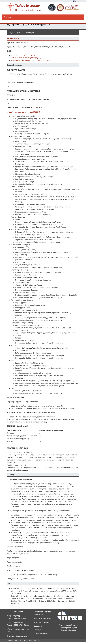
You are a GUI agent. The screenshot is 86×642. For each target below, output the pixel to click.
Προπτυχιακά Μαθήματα (26, 32)
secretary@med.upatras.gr (18, 636)
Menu (8, 17)
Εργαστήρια (38, 630)
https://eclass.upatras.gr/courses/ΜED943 (23, 112)
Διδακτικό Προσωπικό (41, 622)
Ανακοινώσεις (39, 615)
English (77, 1)
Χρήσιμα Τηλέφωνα (40, 633)
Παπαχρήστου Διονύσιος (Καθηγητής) (26, 58)
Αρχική (11, 32)
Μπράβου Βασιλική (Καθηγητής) (23, 55)
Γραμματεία (38, 626)
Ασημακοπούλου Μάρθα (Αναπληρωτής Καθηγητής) (31, 60)
